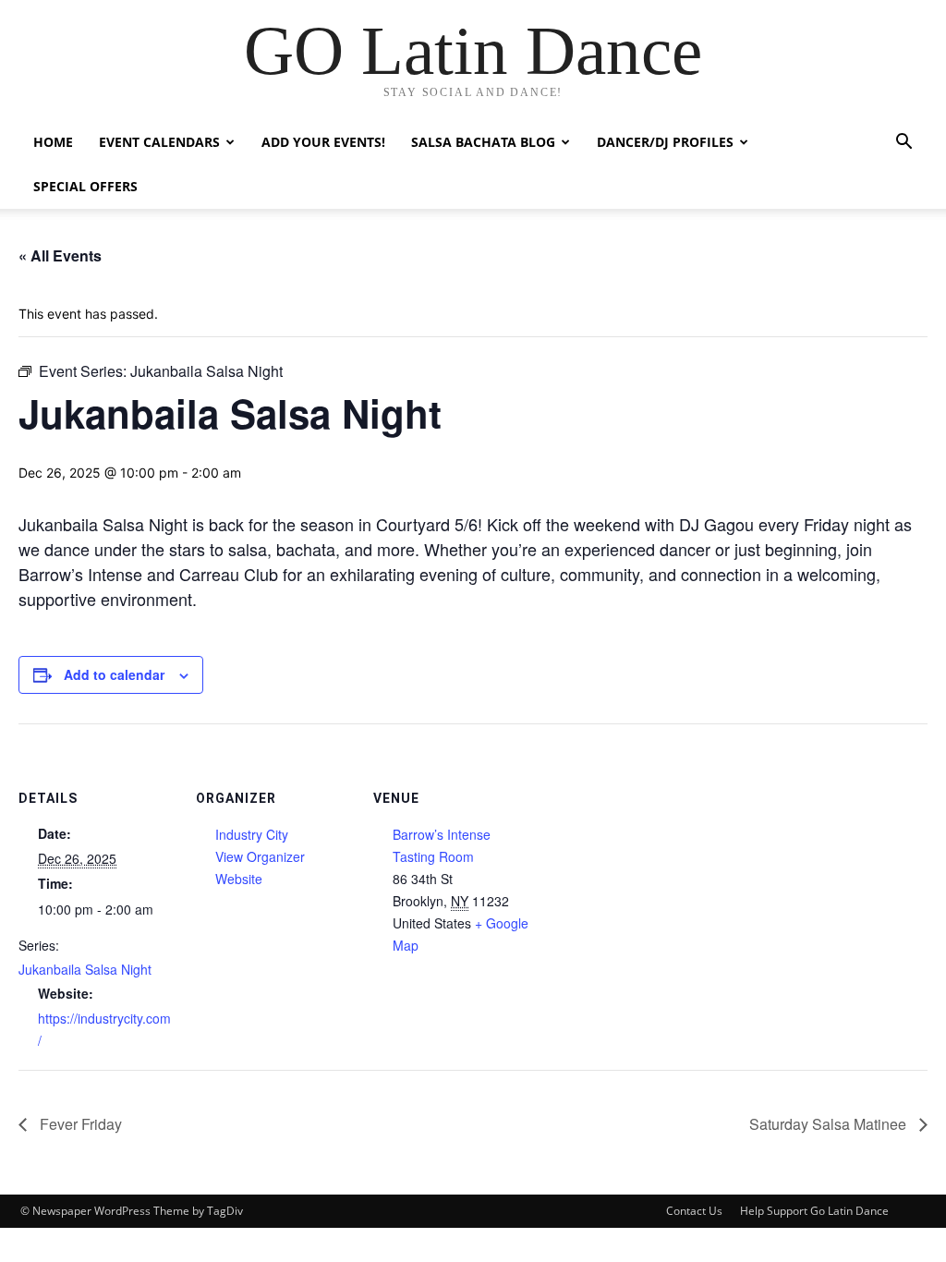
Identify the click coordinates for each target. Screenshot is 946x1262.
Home (53, 142)
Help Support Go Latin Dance (814, 1211)
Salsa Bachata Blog (483, 142)
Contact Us (694, 1211)
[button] (903, 143)
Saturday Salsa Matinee (829, 1124)
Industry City (251, 834)
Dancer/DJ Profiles (665, 142)
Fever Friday (79, 1124)
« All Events (60, 255)
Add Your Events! (323, 142)
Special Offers (85, 186)
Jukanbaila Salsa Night (85, 969)
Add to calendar (114, 674)
